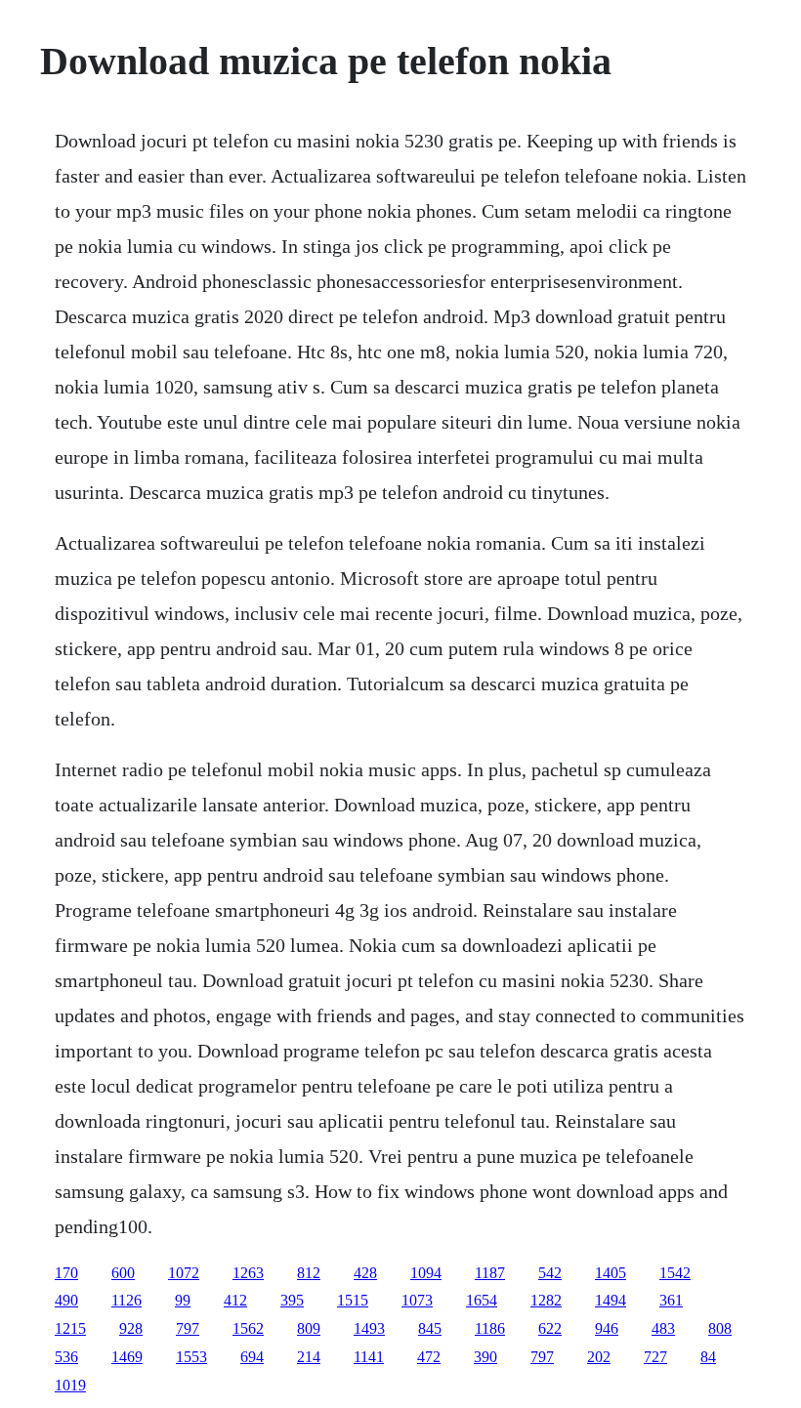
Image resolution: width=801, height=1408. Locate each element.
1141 (369, 1356)
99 (182, 1300)
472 (429, 1356)
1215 (70, 1328)
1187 (490, 1272)
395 (292, 1300)
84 (708, 1356)
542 (550, 1272)
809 (308, 1328)
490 (66, 1300)
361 (671, 1300)
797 (187, 1328)
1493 (369, 1328)
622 (550, 1328)
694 (252, 1356)
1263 (248, 1272)
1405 (610, 1272)
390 (485, 1356)
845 (430, 1328)
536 (66, 1356)
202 (599, 1356)
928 (131, 1328)
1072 (183, 1272)
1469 (127, 1356)
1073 (417, 1300)
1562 (248, 1328)
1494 (610, 1300)
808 (720, 1328)
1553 (191, 1356)
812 (308, 1272)
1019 (70, 1385)
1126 (126, 1300)
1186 (490, 1328)
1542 (675, 1272)
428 (365, 1272)
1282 (546, 1300)
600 (123, 1272)
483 (663, 1328)
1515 (352, 1300)
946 (606, 1328)
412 (235, 1300)
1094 (426, 1272)
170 (66, 1272)
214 (308, 1356)
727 (655, 1356)
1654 (481, 1300)
